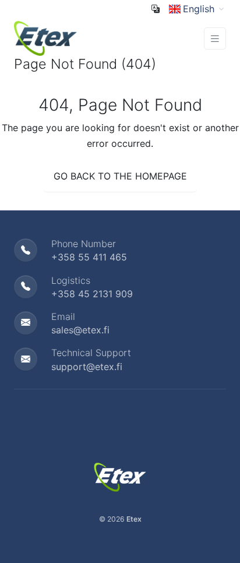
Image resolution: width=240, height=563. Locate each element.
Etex (134, 519)
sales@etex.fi (80, 330)
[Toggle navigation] (215, 38)
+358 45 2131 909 (92, 294)
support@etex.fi (86, 366)
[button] (197, 9)
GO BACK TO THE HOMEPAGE (120, 176)
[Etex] (45, 37)
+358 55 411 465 (89, 257)
